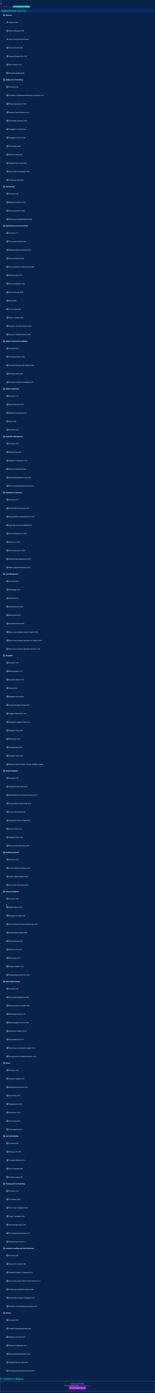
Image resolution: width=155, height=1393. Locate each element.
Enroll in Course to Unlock (77, 1388)
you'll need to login (84, 1385)
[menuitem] (1, 4)
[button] (1, 1)
